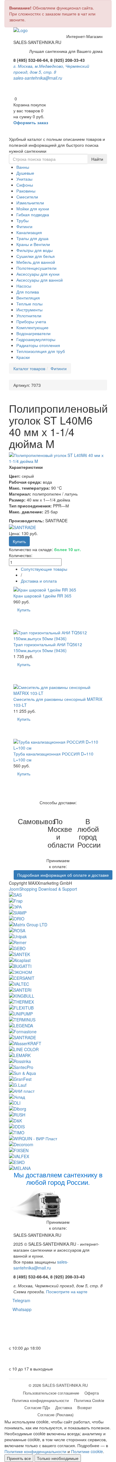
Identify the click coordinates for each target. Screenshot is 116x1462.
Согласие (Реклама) (55, 1414)
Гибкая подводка (32, 214)
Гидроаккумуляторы (35, 339)
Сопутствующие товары (44, 569)
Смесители (27, 197)
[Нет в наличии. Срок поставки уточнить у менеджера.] (22, 786)
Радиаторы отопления (38, 345)
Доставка (63, 1407)
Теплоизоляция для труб (40, 351)
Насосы (23, 286)
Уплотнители (28, 315)
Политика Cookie (89, 1400)
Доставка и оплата (39, 581)
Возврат (84, 1407)
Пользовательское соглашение (51, 1393)
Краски (23, 357)
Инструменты (29, 310)
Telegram (19, 1300)
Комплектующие (32, 327)
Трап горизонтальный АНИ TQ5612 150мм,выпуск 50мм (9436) (47, 647)
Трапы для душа (32, 238)
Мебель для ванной (35, 262)
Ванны (22, 167)
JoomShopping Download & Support (43, 889)
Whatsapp (20, 1309)
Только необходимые (58, 1458)
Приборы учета (31, 321)
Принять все (19, 1458)
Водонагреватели (33, 333)
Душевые (25, 173)
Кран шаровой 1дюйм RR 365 (42, 596)
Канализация (29, 232)
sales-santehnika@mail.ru (37, 78)
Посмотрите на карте (66, 1291)
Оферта (91, 1393)
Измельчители (30, 203)
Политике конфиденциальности (35, 1451)
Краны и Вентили (33, 244)
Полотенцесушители (36, 268)
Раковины (25, 191)
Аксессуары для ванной (39, 280)
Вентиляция (28, 298)
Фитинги (24, 226)
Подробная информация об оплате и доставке (63, 875)
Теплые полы (29, 304)
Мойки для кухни (32, 209)
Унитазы (24, 179)
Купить (23, 610)
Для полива (27, 292)
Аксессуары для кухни (37, 274)
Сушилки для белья (35, 256)
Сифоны (24, 185)
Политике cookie (87, 1451)
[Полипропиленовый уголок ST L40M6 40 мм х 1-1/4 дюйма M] (58, 458)
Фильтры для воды (34, 250)
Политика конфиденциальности (40, 1400)
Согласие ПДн (37, 1407)
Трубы (22, 220)
